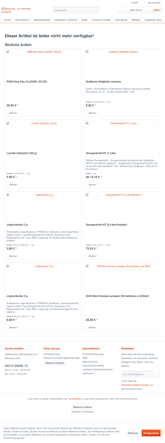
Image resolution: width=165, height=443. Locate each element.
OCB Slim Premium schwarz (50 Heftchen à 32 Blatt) (117, 296)
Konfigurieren (151, 433)
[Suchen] (96, 10)
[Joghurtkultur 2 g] (43, 207)
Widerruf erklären (54, 363)
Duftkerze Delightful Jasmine (103, 81)
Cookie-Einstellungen (93, 354)
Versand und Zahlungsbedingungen (62, 357)
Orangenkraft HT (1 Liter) (101, 153)
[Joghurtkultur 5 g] (43, 279)
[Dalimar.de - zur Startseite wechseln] (21, 11)
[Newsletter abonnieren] (156, 374)
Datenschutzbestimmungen (135, 384)
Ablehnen (133, 433)
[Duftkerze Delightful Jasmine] (122, 64)
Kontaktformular (52, 354)
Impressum (88, 373)
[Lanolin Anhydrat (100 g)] (43, 136)
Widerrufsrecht (89, 361)
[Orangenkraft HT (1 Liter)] (122, 136)
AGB (84, 357)
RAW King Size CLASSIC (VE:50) (27, 81)
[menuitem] (76, 10)
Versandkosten (75, 398)
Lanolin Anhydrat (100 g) (22, 153)
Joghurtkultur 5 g (17, 296)
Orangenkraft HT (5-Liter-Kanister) (106, 224)
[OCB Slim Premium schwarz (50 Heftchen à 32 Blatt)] (122, 279)
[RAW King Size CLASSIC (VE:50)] (43, 64)
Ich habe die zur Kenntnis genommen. (137, 384)
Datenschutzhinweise (93, 365)
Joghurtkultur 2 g (17, 224)
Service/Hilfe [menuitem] (154, 2)
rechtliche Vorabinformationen (97, 369)
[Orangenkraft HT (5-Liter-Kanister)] (122, 207)
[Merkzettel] (120, 10)
